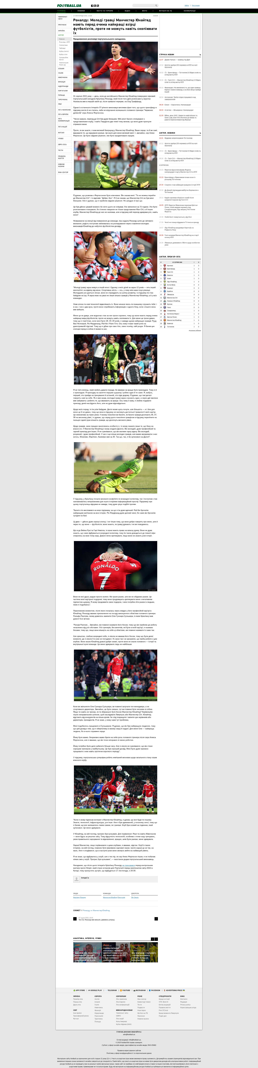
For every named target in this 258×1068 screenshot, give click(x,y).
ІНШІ (60, 104)
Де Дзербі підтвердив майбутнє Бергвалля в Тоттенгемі (181, 191)
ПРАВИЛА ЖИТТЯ (62, 157)
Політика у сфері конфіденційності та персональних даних (129, 1053)
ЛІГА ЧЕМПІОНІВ (64, 110)
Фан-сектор (141, 999)
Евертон (170, 275)
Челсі (169, 307)
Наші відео (141, 1010)
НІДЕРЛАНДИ (63, 86)
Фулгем (169, 304)
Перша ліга (77, 1002)
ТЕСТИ (60, 150)
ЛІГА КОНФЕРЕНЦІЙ (64, 120)
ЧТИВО (60, 138)
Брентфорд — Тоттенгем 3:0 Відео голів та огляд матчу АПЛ (183, 74)
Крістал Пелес (172, 317)
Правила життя (165, 1008)
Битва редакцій (165, 1005)
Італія (97, 1005)
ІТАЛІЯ (60, 73)
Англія (97, 999)
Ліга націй (120, 1019)
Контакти (183, 999)
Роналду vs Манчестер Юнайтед (96, 910)
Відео (127, 11)
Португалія (121, 897)
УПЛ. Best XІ (163, 1002)
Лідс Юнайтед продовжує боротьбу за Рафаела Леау (179, 229)
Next (156, 918)
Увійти (187, 5)
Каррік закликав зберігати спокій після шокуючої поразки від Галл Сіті (179, 199)
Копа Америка (121, 1021)
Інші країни (77, 1013)
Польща (98, 1022)
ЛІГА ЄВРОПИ (63, 114)
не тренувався (128, 865)
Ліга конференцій (122, 1005)
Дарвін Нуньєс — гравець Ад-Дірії (177, 60)
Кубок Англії (64, 51)
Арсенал (170, 265)
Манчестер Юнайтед (110, 897)
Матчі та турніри (105, 11)
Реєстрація (196, 5)
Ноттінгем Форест (173, 314)
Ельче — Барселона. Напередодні (178, 105)
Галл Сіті (170, 272)
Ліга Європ (120, 1002)
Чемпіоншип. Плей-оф (64, 64)
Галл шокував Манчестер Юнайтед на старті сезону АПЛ (182, 236)
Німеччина (99, 1008)
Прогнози (141, 1016)
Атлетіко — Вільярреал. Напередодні (179, 110)
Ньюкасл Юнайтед (173, 301)
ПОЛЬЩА (61, 95)
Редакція (183, 1002)
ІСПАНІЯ (61, 69)
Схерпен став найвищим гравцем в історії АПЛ (182, 185)
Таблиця (62, 48)
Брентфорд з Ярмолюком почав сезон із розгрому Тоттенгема (180, 178)
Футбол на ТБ (165, 11)
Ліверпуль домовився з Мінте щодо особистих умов (182, 244)
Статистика (63, 45)
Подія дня (162, 1016)
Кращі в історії (164, 999)
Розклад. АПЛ (64, 42)
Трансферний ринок (81, 1016)
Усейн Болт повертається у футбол (178, 217)
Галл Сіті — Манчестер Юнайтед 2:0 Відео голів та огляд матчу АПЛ (183, 81)
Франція (98, 1010)
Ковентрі (170, 323)
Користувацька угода (188, 1008)
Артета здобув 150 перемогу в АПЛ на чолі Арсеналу (181, 66)
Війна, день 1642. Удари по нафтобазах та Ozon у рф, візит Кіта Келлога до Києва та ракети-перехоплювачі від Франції (181, 118)
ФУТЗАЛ (61, 133)
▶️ (125, 990)
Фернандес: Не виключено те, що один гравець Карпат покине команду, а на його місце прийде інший (183, 90)
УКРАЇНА (61, 31)
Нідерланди (99, 1013)
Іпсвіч (169, 278)
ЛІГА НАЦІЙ (62, 127)
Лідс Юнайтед (172, 281)
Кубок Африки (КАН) (123, 1024)
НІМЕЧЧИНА (62, 77)
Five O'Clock (163, 1010)
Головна (61, 11)
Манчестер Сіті (172, 298)
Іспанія (97, 1002)
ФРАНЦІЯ (61, 82)
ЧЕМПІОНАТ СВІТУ (62, 18)
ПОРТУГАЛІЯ (63, 91)
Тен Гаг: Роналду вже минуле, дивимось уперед (96, 920)
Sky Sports (135, 897)
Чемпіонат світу (122, 1013)
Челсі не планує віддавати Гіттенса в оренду (182, 222)
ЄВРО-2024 (62, 144)
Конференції (190, 11)
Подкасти (141, 1008)
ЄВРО (118, 1016)
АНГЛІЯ (61, 35)
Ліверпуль (170, 294)
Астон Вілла (171, 285)
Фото (144, 11)
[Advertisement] (180, 32)
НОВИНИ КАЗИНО (61, 165)
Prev (75, 918)
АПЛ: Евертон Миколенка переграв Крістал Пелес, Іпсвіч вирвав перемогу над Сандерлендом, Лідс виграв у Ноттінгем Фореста (181, 208)
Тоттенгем (170, 326)
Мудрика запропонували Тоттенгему (178, 138)
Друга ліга (77, 1005)
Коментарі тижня (143, 1002)
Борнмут (170, 288)
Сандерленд (171, 310)
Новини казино (143, 1019)
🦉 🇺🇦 (174, 990)
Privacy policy (185, 1005)
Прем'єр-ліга (78, 999)
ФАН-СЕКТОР (63, 172)
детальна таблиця (195, 330)
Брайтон (170, 291)
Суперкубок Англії (63, 59)
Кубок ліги (63, 54)
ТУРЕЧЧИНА (62, 99)
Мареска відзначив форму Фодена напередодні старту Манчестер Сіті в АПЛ (181, 171)
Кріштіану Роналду (79, 897)
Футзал (76, 1019)
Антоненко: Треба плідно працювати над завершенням (180, 98)
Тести (139, 1005)
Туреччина (99, 1019)
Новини (81, 11)
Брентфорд (171, 269)
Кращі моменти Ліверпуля (169, 1013)
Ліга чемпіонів (121, 999)
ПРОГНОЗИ (62, 25)
